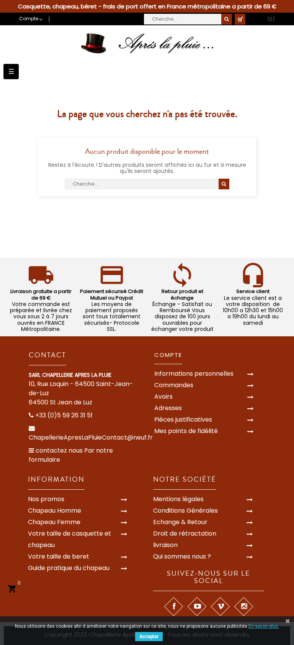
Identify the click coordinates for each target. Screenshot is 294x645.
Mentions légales (178, 499)
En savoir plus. (263, 626)
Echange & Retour (180, 522)
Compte (168, 355)
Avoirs (163, 396)
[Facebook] (173, 606)
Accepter (148, 636)
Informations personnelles (194, 373)
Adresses (168, 408)
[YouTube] (197, 606)
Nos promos (46, 499)
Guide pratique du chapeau (68, 568)
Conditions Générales (185, 510)
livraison (165, 545)
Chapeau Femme (54, 522)
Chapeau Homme (54, 510)
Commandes (173, 385)
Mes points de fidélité (186, 431)
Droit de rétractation (184, 533)
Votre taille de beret (58, 556)
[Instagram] (243, 606)
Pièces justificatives (183, 419)
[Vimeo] (220, 606)
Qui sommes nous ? (182, 556)
